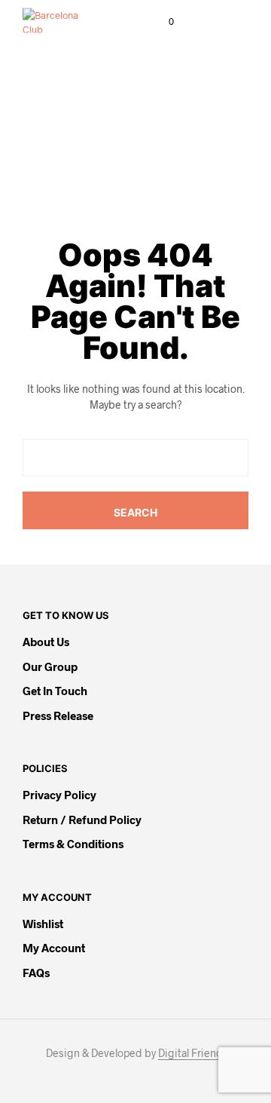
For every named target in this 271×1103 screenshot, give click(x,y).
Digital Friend (190, 1053)
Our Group (50, 666)
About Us (46, 641)
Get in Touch (55, 690)
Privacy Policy (59, 794)
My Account (54, 947)
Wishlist (43, 923)
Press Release (58, 715)
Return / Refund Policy (82, 819)
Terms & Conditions (73, 843)
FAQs (36, 972)
